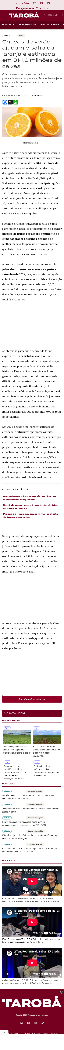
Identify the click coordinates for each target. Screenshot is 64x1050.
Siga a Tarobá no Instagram (32, 699)
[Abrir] (41, 3)
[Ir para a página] (34, 3)
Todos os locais (51, 15)
